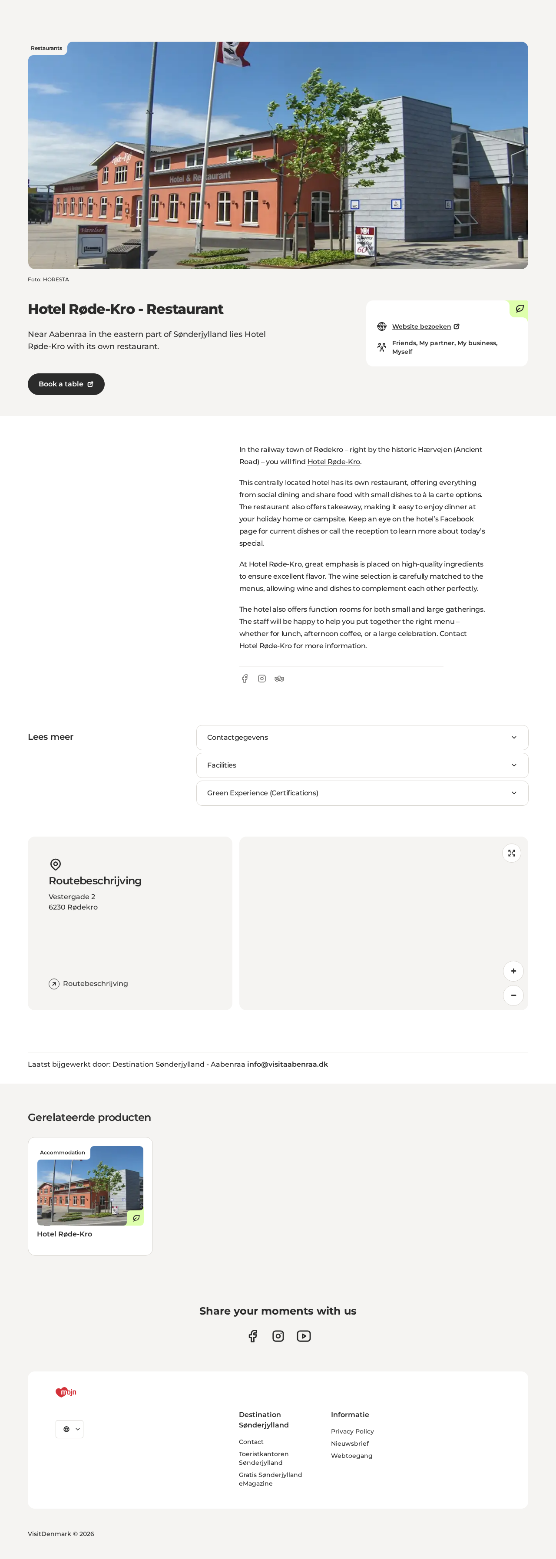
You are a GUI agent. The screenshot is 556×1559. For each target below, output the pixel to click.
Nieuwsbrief (350, 1443)
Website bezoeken (421, 326)
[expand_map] (511, 853)
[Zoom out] (513, 995)
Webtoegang (352, 1456)
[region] (383, 923)
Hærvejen (435, 449)
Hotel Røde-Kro (334, 462)
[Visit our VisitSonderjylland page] (252, 1336)
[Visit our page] (278, 1336)
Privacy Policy (352, 1431)
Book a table (61, 384)
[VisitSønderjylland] (82, 1392)
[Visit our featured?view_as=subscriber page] (303, 1336)
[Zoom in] (513, 971)
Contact (251, 1442)
